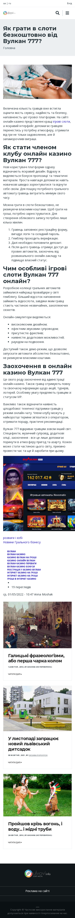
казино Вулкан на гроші (21, 557)
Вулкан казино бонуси (21, 566)
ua (4, 3)
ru (10, 3)
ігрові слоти (61, 121)
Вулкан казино (16, 554)
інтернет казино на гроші (22, 572)
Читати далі (14, 674)
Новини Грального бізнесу (22, 542)
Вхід (69, 3)
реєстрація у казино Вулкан (24, 569)
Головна (9, 48)
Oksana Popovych (38, 755)
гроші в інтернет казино (21, 579)
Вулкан (11, 551)
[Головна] (9, 13)
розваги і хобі (12, 538)
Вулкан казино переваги (21, 563)
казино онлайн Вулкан (21, 560)
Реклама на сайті (37, 891)
